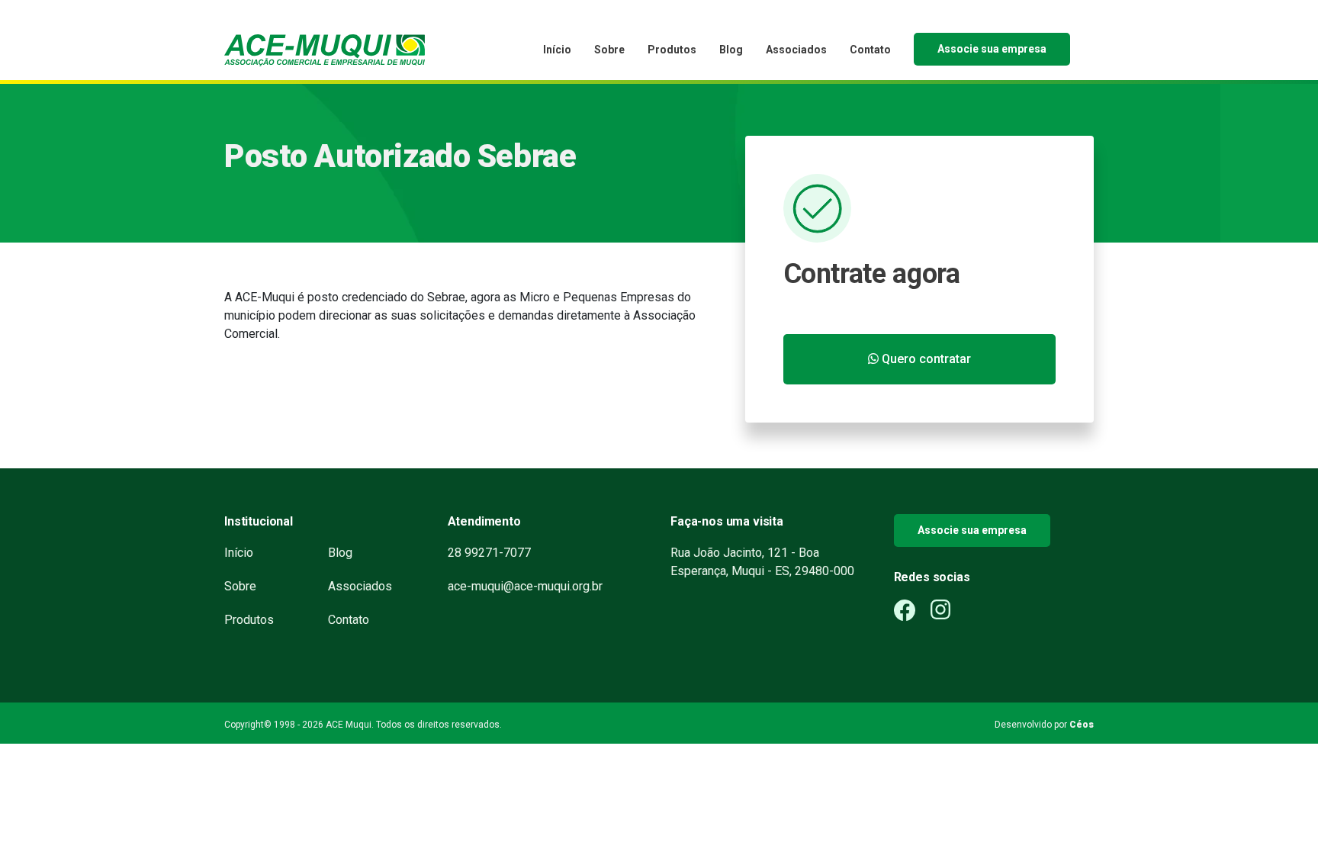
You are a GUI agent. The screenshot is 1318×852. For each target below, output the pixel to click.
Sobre (609, 49)
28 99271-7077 (489, 552)
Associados (796, 49)
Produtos (672, 49)
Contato (870, 49)
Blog (731, 49)
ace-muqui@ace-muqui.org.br (525, 586)
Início (557, 49)
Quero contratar (925, 359)
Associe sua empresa (991, 49)
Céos (1081, 724)
